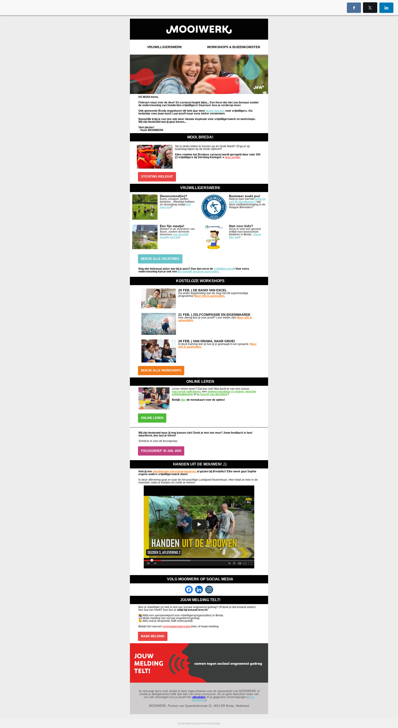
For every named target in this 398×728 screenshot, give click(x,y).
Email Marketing (187, 723)
